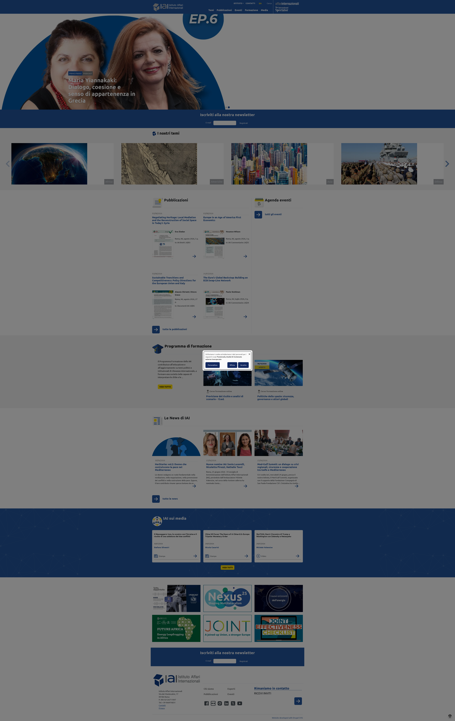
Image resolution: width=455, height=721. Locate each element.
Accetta (243, 365)
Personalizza (212, 365)
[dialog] (227, 360)
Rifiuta (232, 365)
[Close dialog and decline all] (249, 353)
